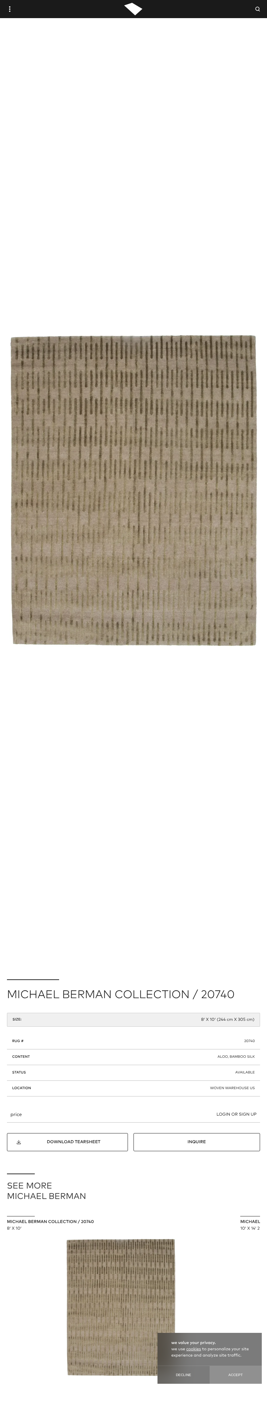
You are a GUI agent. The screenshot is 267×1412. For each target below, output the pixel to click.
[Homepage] (133, 9)
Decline (183, 1375)
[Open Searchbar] (257, 9)
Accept (235, 1375)
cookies (193, 1349)
